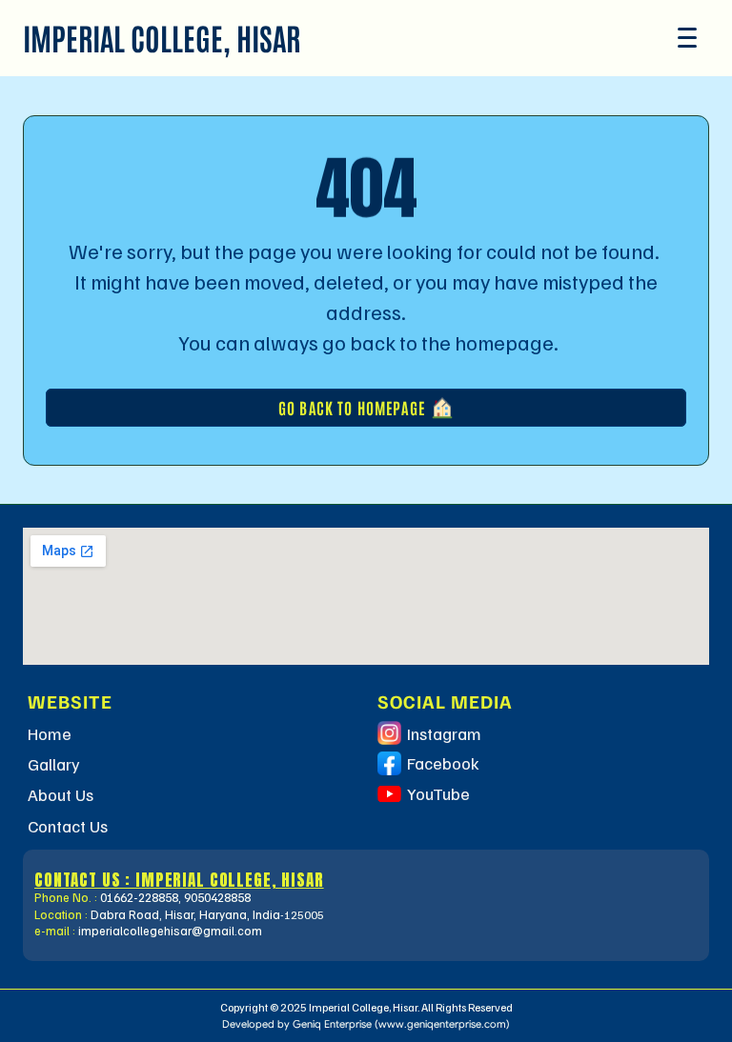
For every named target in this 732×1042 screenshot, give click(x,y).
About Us (60, 794)
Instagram (444, 733)
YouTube (438, 793)
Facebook (443, 762)
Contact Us (68, 825)
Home (49, 733)
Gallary (54, 763)
